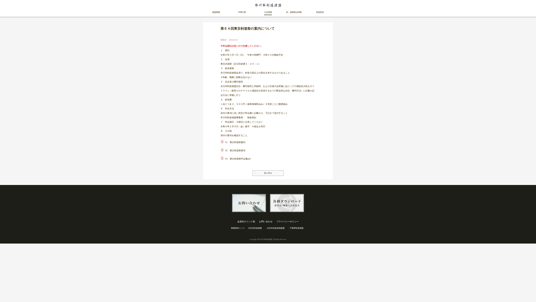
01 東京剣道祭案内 (235, 142)
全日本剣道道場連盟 (276, 228)
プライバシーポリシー (287, 221)
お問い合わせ (265, 221)
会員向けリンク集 (246, 221)
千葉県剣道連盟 (296, 228)
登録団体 (320, 12)
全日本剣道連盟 (255, 228)
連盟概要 (216, 12)
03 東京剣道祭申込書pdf (238, 159)
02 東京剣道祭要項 (235, 150)
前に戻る (268, 173)
